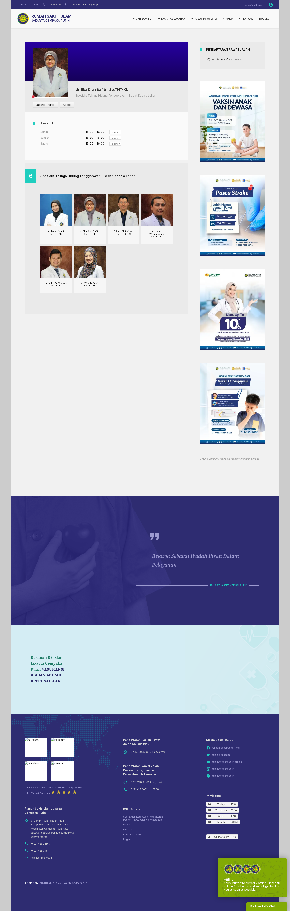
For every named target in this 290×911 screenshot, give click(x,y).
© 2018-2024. (32, 883)
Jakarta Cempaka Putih (50, 20)
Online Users (221, 836)
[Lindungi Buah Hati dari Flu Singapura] (232, 443)
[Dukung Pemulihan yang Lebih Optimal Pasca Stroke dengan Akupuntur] (232, 255)
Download (129, 824)
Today (221, 804)
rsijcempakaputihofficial (226, 747)
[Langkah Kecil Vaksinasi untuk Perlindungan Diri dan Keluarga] (232, 161)
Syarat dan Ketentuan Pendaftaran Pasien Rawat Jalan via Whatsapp (143, 818)
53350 (234, 822)
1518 (233, 804)
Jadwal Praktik (45, 104)
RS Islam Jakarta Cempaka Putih (228, 584)
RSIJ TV (127, 829)
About (67, 104)
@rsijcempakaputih (223, 768)
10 (234, 836)
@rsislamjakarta (221, 754)
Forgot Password (133, 834)
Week (221, 816)
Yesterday (221, 810)
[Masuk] (270, 4)
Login (126, 839)
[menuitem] (142, 19)
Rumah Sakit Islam (51, 16)
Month (221, 822)
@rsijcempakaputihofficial (227, 761)
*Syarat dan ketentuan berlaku (223, 59)
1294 (234, 810)
